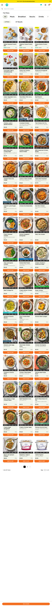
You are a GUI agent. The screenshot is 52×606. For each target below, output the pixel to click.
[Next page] (30, 467)
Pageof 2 (45, 470)
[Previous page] (22, 467)
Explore (19, 0)
